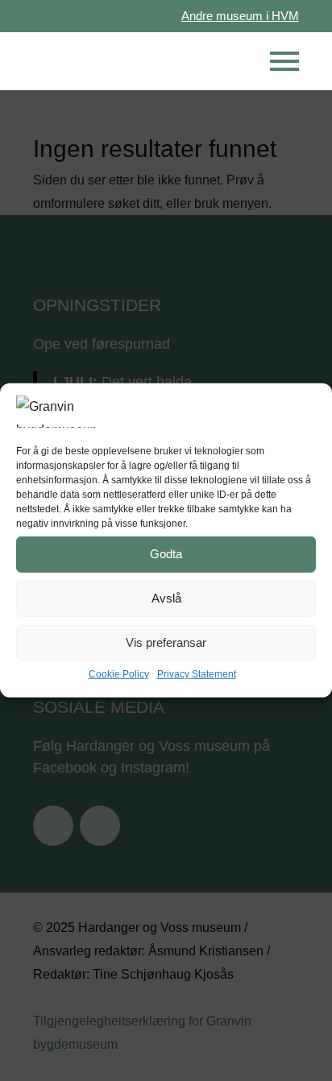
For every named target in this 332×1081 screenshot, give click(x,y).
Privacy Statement (196, 673)
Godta (166, 554)
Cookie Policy (119, 673)
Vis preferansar (166, 642)
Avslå (166, 598)
